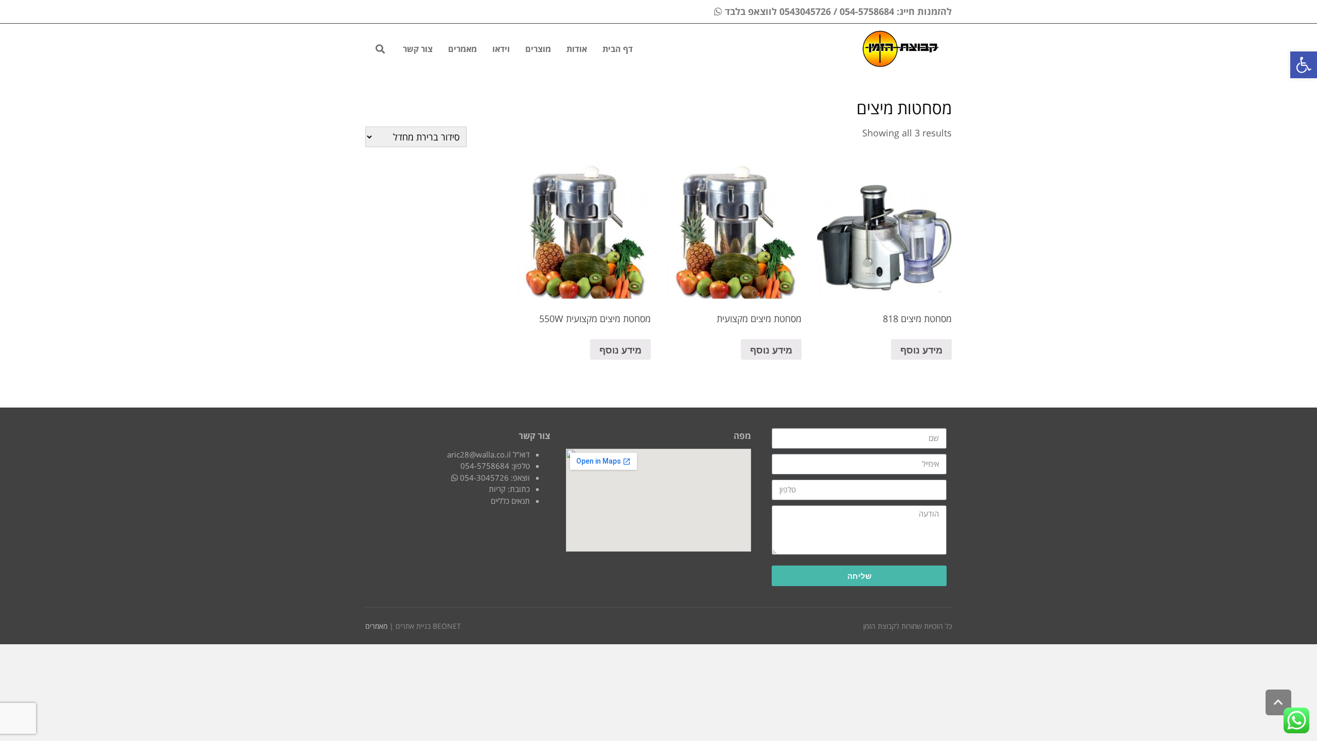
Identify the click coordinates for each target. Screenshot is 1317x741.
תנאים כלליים (510, 501)
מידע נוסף (921, 349)
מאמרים (376, 626)
